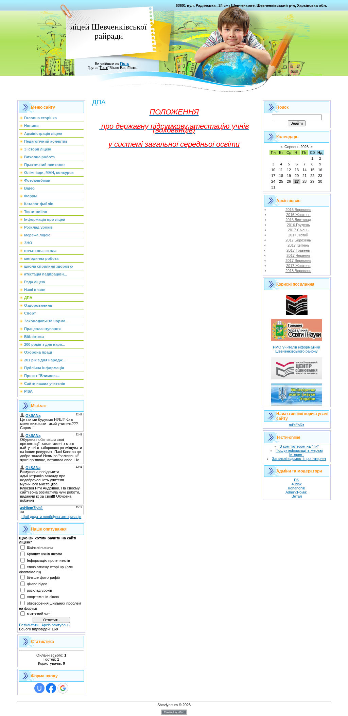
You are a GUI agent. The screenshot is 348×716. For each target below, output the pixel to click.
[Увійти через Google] (62, 688)
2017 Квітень (298, 245)
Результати (28, 625)
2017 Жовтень (298, 266)
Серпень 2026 (296, 147)
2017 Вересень (298, 260)
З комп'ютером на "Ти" (299, 446)
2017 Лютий (298, 235)
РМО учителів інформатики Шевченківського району (296, 349)
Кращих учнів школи (44, 554)
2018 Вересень (298, 271)
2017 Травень (298, 250)
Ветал (297, 496)
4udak (297, 484)
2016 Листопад (298, 220)
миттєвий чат (38, 614)
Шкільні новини (40, 547)
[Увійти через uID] (39, 688)
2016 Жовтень (298, 215)
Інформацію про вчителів (48, 560)
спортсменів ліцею (43, 597)
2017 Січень (298, 230)
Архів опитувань (55, 625)
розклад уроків (39, 590)
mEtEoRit (296, 425)
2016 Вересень (298, 210)
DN (296, 480)
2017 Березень (298, 240)
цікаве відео (37, 584)
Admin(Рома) (296, 492)
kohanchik (296, 488)
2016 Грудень (298, 225)
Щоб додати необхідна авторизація (51, 517)
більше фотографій (43, 577)
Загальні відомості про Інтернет (299, 459)
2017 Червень (298, 255)
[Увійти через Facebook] (51, 688)
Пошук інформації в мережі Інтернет (299, 452)
